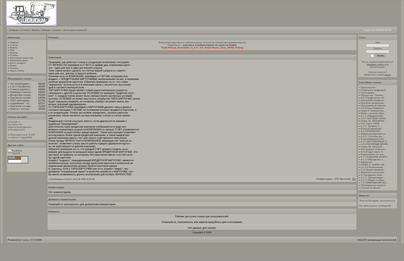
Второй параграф (371, 128)
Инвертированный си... (374, 133)
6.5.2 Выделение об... (373, 98)
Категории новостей (75, 30)
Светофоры (367, 92)
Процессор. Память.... (373, 95)
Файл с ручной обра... (373, 113)
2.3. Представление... (373, 169)
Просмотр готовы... (21, 97)
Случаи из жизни (370, 187)
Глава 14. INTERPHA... (373, 121)
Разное (14, 68)
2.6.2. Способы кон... (372, 136)
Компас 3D (27, 240)
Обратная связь (19, 60)
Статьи (25, 30)
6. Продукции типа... (372, 175)
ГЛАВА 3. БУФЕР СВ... (373, 164)
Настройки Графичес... (373, 100)
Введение (366, 162)
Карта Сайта (17, 70)
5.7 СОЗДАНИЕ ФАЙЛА (374, 157)
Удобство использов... (373, 172)
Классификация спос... (373, 139)
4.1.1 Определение (372, 115)
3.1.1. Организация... (373, 177)
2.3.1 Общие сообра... (373, 180)
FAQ (12, 50)
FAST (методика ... (21, 100)
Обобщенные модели (373, 185)
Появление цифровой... (374, 90)
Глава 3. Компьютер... (373, 110)
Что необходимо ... (21, 83)
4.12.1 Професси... (21, 86)
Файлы (36, 30)
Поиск (13, 65)
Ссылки (57, 30)
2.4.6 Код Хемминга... (373, 108)
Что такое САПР (370, 123)
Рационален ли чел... (373, 154)
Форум (46, 30)
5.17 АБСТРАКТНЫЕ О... (375, 141)
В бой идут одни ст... (373, 151)
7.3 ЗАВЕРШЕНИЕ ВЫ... (374, 182)
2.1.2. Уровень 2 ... (371, 126)
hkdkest (68, 179)
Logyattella (26, 137)
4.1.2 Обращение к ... (373, 159)
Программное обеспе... (374, 105)
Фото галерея (17, 63)
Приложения (368, 87)
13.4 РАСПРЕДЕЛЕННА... (375, 144)
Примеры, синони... (21, 92)
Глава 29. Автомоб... (372, 146)
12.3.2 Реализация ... (373, 167)
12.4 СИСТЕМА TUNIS (373, 118)
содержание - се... (20, 103)
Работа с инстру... (20, 108)
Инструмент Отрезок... (374, 149)
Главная (13, 30)
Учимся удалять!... (21, 89)
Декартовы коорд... (21, 94)
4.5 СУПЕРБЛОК (370, 131)
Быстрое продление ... (374, 103)
